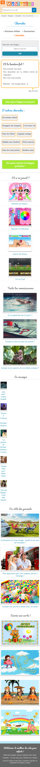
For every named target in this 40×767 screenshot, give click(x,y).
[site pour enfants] (20, 4)
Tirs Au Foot (20, 279)
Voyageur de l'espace (11, 125)
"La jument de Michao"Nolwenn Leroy (3, 446)
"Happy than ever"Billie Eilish (3, 471)
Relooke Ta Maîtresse (20, 229)
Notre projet (14, 761)
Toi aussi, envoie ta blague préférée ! (20, 164)
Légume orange (24, 133)
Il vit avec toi (29, 125)
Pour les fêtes (8, 133)
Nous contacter (24, 761)
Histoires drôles (12, 31)
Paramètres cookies (23, 763)
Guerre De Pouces (20, 254)
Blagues (10, 16)
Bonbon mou (28, 150)
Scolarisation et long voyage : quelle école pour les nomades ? (20, 541)
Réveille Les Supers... (20, 203)
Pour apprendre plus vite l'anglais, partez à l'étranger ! (20, 574)
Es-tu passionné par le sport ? (20, 315)
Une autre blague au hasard (20, 101)
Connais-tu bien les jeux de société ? (20, 341)
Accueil (3, 16)
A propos (6, 761)
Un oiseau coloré (9, 117)
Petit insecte (28, 142)
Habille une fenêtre (11, 142)
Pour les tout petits (11, 150)
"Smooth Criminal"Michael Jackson (3, 419)
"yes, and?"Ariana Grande (3, 395)
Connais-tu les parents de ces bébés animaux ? (20, 368)
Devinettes (29, 31)
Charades (18, 16)
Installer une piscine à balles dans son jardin (20, 606)
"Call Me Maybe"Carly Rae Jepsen (3, 495)
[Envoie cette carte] (20, 646)
